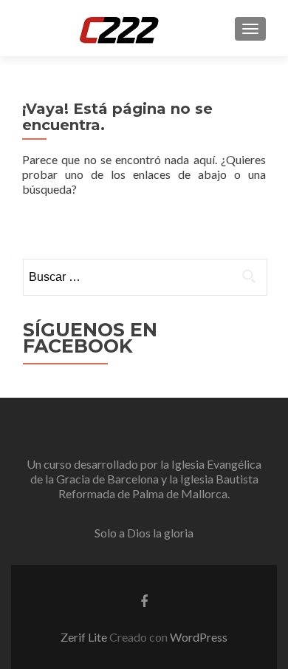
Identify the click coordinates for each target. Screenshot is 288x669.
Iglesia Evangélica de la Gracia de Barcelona (146, 471)
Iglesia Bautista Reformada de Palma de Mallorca (158, 486)
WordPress (198, 637)
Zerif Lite (85, 637)
